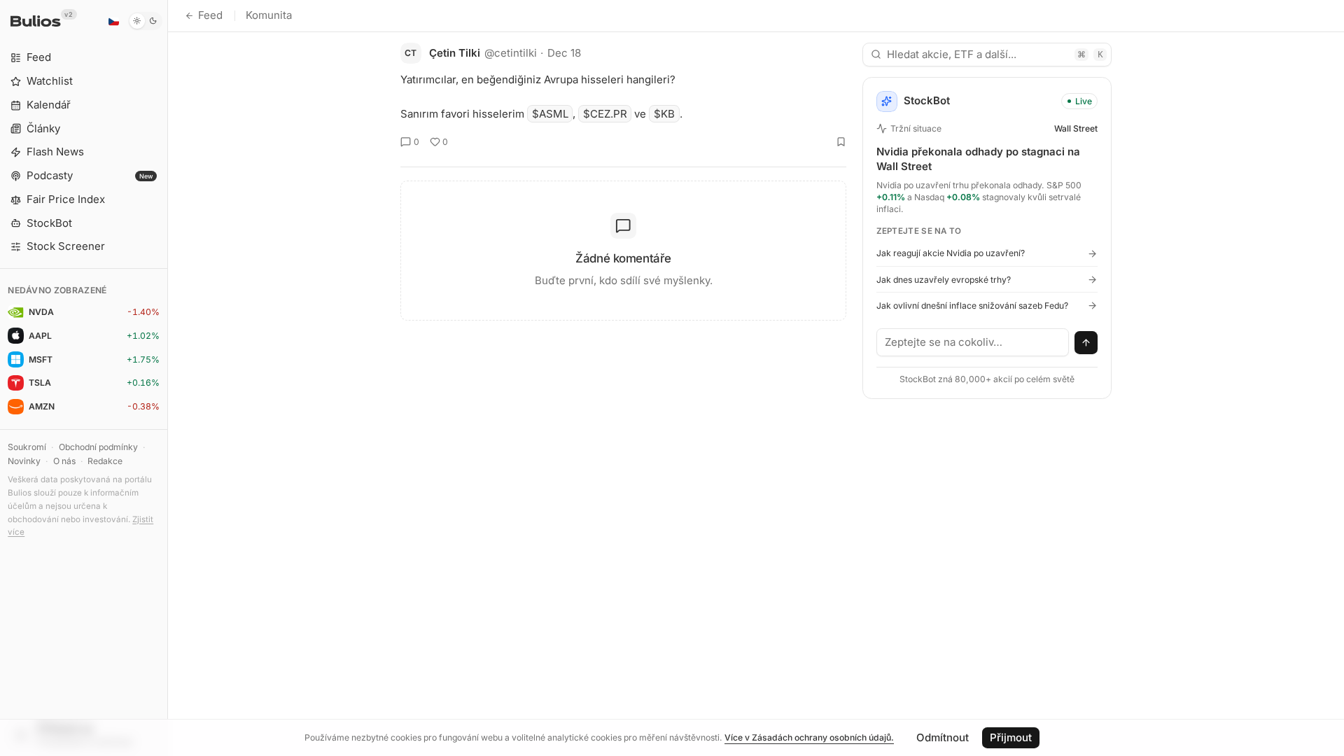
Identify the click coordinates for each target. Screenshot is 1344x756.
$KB (664, 113)
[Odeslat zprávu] (1086, 343)
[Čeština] (113, 21)
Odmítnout (942, 737)
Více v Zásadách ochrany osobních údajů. (809, 737)
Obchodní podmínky (98, 447)
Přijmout (1011, 737)
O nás (64, 461)
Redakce (105, 461)
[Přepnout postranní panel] (167, 378)
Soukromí (27, 447)
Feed (210, 15)
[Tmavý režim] (145, 21)
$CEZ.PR (605, 113)
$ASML (550, 113)
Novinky (24, 461)
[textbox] (973, 342)
